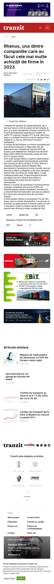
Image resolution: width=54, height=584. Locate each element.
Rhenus (19, 225)
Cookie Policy (33, 517)
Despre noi (13, 526)
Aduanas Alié (23, 215)
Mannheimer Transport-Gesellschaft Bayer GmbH (24, 220)
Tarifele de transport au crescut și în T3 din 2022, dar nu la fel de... (34, 396)
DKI (37, 215)
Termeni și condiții (35, 522)
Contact (11, 533)
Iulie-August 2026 (27, 540)
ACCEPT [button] (21, 578)
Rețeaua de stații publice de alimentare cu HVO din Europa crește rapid (34, 357)
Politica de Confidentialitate (34, 527)
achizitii (9, 215)
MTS (8, 225)
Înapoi (13, 37)
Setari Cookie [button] (9, 578)
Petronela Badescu (10, 74)
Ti (30, 225)
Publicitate (12, 522)
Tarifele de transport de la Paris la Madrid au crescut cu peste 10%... (34, 415)
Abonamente (13, 517)
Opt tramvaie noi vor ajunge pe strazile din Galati (18, 377)
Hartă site (31, 533)
